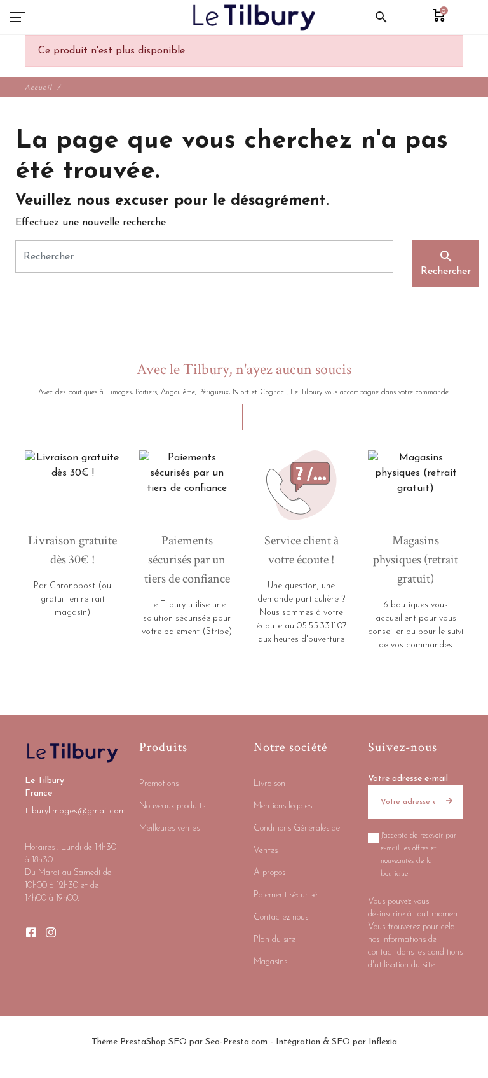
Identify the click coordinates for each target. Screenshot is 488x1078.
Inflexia (383, 1042)
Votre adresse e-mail (408, 779)
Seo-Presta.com (236, 1042)
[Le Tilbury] (254, 17)
